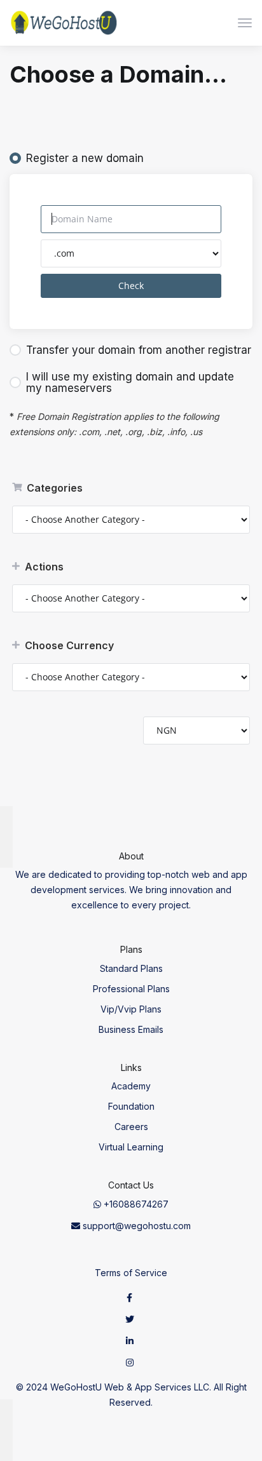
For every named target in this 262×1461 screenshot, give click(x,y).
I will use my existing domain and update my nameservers (130, 382)
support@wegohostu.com (135, 1225)
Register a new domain (85, 158)
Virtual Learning (131, 1146)
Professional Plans (131, 988)
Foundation (131, 1106)
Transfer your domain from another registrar (138, 350)
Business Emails (131, 1029)
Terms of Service (131, 1272)
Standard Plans (131, 968)
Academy (131, 1086)
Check (131, 285)
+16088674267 (135, 1204)
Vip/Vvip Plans (131, 1009)
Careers (131, 1126)
